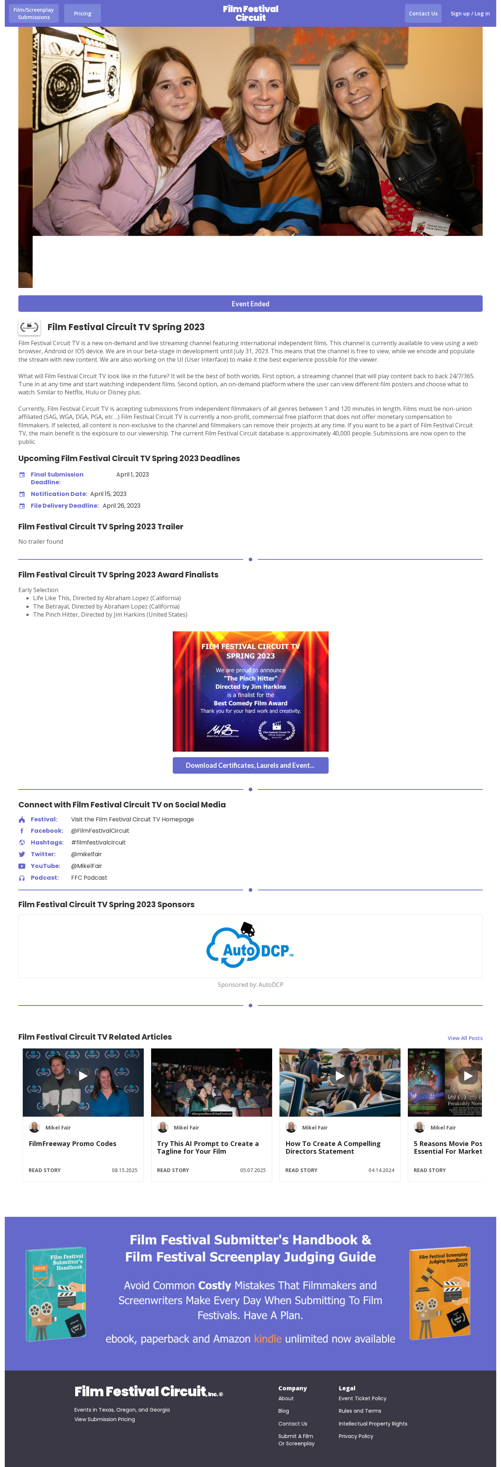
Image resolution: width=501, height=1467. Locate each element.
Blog (283, 1411)
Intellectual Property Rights (373, 1423)
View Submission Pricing (104, 1419)
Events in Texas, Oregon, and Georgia (122, 1409)
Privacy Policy (356, 1436)
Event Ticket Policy (363, 1398)
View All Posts (465, 1037)
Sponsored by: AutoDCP (251, 985)
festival (21, 819)
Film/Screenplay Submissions (34, 13)
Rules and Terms (360, 1411)
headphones (21, 878)
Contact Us (423, 13)
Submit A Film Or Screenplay (296, 1440)
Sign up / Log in (470, 13)
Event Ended (251, 304)
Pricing (82, 13)
